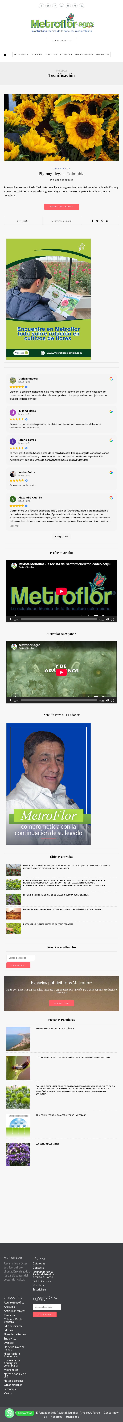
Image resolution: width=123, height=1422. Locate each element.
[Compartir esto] (92, 221)
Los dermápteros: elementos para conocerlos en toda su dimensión (73, 1057)
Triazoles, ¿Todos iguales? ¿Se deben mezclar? (61, 1115)
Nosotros (51, 54)
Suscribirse (102, 54)
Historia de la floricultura (12, 1355)
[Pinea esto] (107, 221)
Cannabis (9, 1315)
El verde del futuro (15, 1334)
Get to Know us (61, 41)
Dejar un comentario (61, 221)
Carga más (61, 536)
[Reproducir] (10, 619)
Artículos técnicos (14, 1311)
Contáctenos (61, 1003)
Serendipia (10, 1389)
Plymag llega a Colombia (61, 173)
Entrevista (10, 1338)
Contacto (66, 54)
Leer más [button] (15, 525)
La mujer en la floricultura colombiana (12, 1363)
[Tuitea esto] (97, 221)
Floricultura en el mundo (14, 1348)
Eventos (9, 1342)
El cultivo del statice (47, 1144)
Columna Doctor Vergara (14, 1320)
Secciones (19, 54)
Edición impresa (84, 54)
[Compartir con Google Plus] (102, 221)
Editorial (37, 54)
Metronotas (11, 1369)
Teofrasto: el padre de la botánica (55, 1028)
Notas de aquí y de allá (15, 1375)
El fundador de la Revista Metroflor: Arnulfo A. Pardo (44, 1274)
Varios (8, 1393)
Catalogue (39, 1263)
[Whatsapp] (9, 1413)
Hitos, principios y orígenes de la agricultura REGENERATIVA (56, 895)
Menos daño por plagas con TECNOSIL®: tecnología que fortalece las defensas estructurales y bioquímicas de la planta (66, 866)
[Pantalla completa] (112, 619)
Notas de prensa (14, 1380)
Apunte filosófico (14, 1302)
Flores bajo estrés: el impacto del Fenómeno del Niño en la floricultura (62, 909)
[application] (61, 591)
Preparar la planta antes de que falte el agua (48, 924)
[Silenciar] (107, 619)
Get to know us (42, 1281)
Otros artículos (61, 169)
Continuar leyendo (61, 206)
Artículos (9, 1306)
